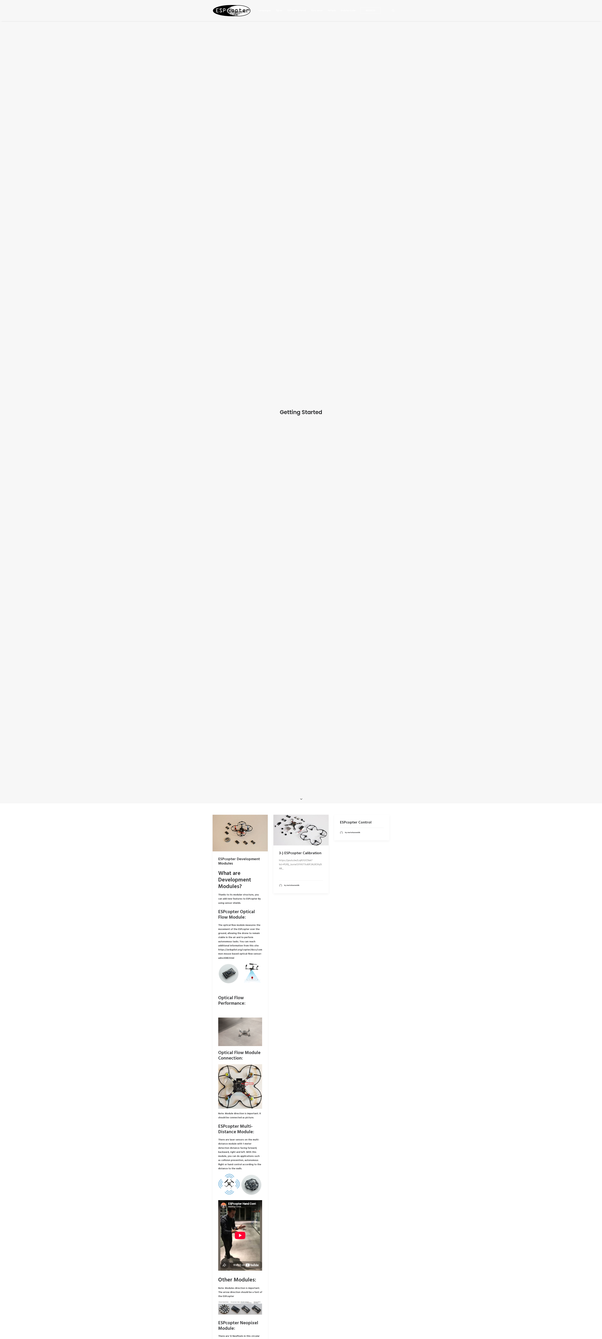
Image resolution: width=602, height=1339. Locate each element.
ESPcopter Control (356, 823)
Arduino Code (348, 10)
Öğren (279, 10)
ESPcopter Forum (297, 10)
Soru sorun (317, 10)
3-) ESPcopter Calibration (300, 853)
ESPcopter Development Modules (239, 861)
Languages (265, 10)
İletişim (332, 10)
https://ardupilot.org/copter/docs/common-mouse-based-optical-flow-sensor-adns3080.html (240, 954)
